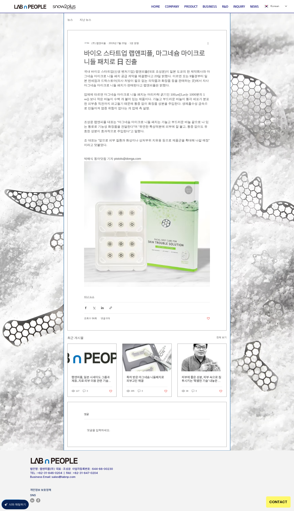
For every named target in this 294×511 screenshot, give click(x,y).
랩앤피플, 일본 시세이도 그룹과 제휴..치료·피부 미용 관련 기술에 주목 (91, 379)
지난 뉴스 (85, 19)
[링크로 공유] (110, 307)
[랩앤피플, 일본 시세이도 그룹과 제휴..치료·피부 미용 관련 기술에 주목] (92, 357)
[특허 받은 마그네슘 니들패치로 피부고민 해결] (146, 357)
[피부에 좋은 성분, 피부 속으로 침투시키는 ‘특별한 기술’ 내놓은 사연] (202, 357)
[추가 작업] (208, 43)
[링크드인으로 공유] (102, 307)
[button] (172, 6)
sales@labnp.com (63, 477)
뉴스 (70, 19)
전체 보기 (221, 337)
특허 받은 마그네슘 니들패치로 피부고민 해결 (145, 379)
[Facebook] (38, 500)
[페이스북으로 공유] (85, 307)
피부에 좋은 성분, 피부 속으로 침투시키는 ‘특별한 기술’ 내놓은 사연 (201, 379)
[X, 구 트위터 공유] (94, 307)
